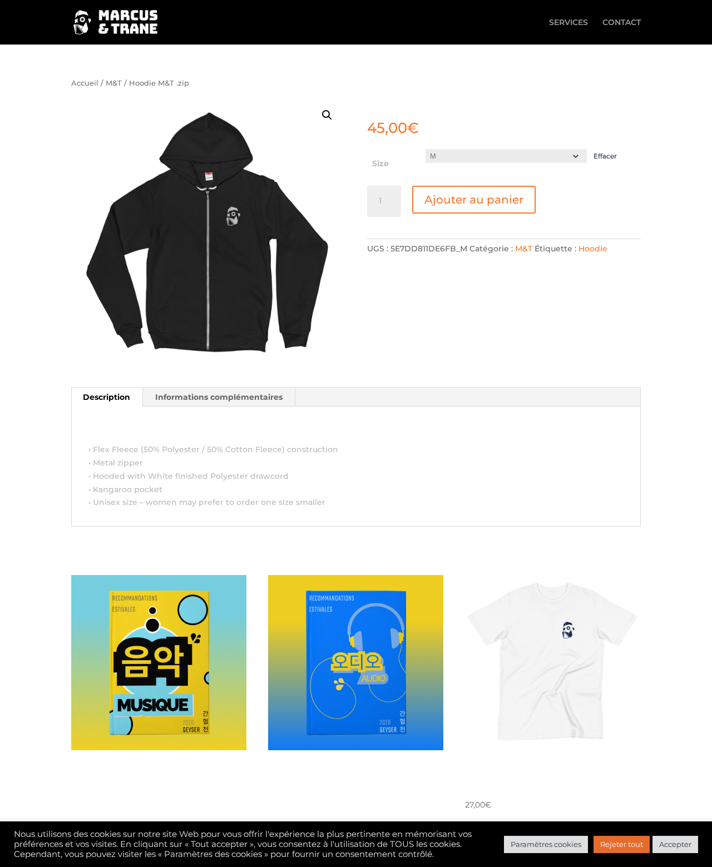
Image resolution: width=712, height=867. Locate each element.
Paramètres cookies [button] (546, 844)
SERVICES (568, 22)
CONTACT (621, 22)
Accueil (84, 83)
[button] (327, 115)
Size (380, 163)
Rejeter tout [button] (621, 844)
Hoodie (592, 249)
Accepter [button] (675, 844)
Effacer (605, 156)
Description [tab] (106, 397)
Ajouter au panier (473, 199)
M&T (114, 83)
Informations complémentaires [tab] (219, 397)
